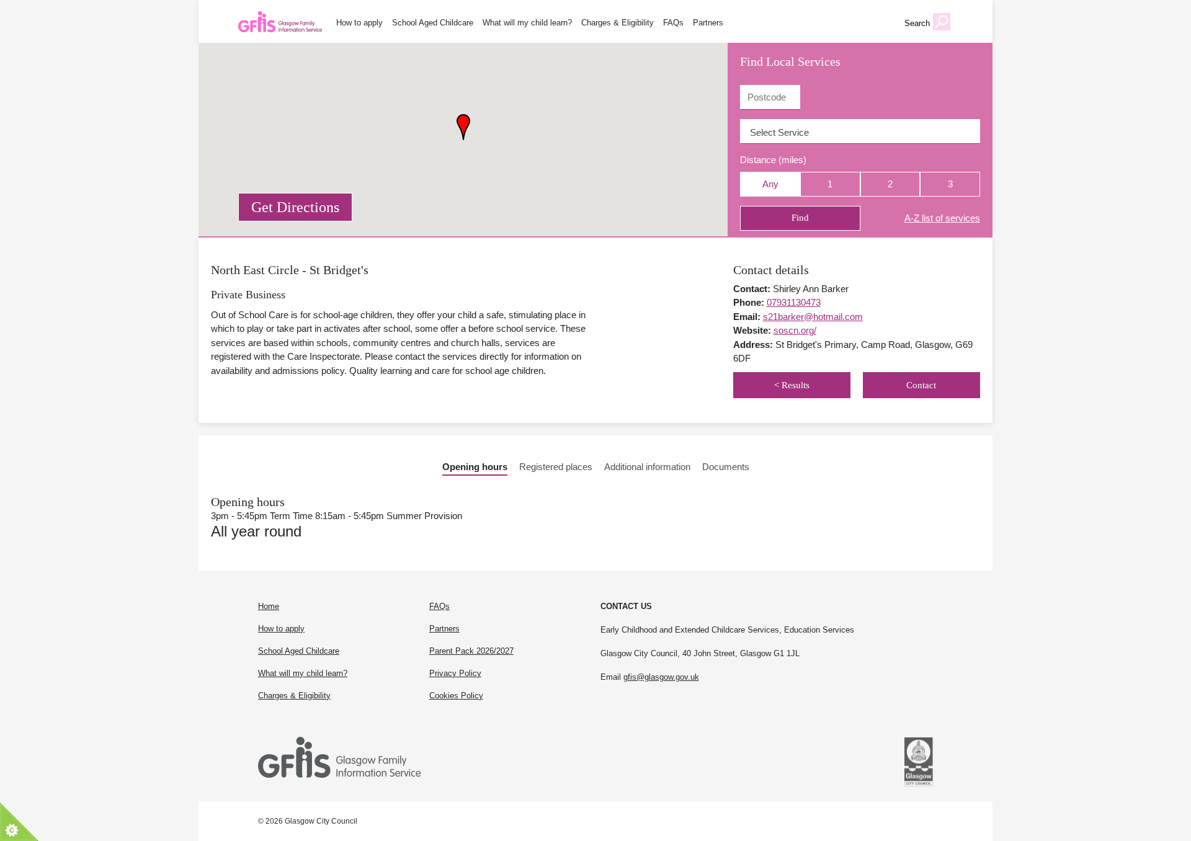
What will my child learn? (527, 23)
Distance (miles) (773, 159)
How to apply (359, 23)
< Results (792, 385)
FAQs (673, 23)
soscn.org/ (795, 330)
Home (268, 606)
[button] (463, 127)
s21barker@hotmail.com (813, 316)
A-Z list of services (942, 218)
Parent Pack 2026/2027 (471, 651)
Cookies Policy (456, 695)
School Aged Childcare (432, 23)
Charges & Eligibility (617, 23)
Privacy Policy (455, 673)
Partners (708, 23)
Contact (921, 385)
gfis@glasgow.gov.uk (661, 677)
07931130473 (794, 302)
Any (770, 184)
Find (800, 218)
